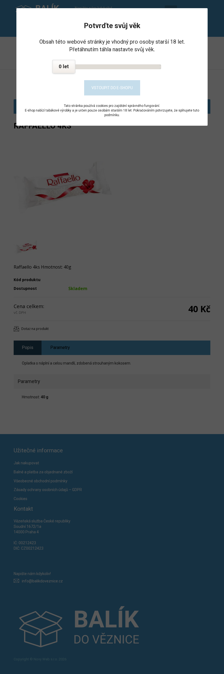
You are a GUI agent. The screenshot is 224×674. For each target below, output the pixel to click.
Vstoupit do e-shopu (112, 88)
